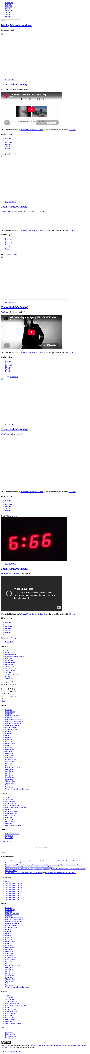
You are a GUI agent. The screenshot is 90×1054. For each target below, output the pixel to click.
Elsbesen (8, 731)
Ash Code (4, 312)
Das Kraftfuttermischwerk (14, 722)
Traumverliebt (10, 783)
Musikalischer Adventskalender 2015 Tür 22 (60, 873)
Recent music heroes (12, 767)
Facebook (8, 7)
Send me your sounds (41, 847)
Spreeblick (9, 775)
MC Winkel (9, 751)
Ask (6, 650)
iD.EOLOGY (10, 819)
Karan (7, 745)
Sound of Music (10, 80)
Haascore (8, 739)
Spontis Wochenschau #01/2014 (16, 867)
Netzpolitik (9, 757)
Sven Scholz (9, 777)
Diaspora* (8, 5)
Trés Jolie (8, 672)
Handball (8, 658)
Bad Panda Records (12, 805)
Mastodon (8, 11)
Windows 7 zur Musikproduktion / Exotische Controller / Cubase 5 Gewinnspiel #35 (34, 865)
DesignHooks (15, 1051)
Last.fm (8, 9)
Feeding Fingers (6, 211)
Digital (7, 652)
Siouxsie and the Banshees (10, 573)
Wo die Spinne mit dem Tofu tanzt (17, 789)
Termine (8, 15)
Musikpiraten (9, 753)
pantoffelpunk (10, 761)
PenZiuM (8, 763)
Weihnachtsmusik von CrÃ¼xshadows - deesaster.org (24, 873)
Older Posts (9, 642)
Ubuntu (8, 676)
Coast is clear (9, 712)
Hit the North (9, 660)
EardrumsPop (10, 815)
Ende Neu (8, 881)
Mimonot (8, 823)
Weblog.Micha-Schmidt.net (16, 25)
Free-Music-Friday (11, 654)
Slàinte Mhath (10, 666)
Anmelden (9, 1032)
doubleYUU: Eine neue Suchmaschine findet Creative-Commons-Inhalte (30, 861)
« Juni (3, 701)
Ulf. (6, 785)
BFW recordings (11, 811)
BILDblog (9, 710)
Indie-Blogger (10, 743)
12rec (7, 797)
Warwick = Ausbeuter (74, 865)
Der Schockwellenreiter (13, 723)
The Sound (5, 89)
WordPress (9, 678)
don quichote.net (11, 729)
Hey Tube (8, 741)
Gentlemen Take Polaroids (14, 656)
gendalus (8, 737)
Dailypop (8, 714)
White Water (5, 434)
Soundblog (9, 771)
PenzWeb (8, 765)
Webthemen (9, 787)
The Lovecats (10, 670)
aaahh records (10, 801)
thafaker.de (9, 779)
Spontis (7, 773)
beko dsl (8, 809)
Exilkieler (8, 733)
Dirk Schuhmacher (11, 727)
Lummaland (9, 749)
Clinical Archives (11, 813)
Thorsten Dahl (10, 781)
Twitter (7, 13)
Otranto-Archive (11, 759)
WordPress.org (10, 1038)
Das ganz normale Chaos (14, 720)
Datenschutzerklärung (12, 834)
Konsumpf (9, 747)
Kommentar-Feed (11, 1036)
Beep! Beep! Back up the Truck (16, 807)
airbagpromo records (12, 803)
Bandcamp (9, 3)
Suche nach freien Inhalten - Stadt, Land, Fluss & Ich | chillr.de (27, 869)
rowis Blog (9, 769)
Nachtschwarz (10, 755)
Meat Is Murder (10, 662)
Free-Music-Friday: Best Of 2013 (41, 867)
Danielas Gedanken (12, 716)
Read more (16, 154)
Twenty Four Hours (12, 674)
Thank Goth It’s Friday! (14, 84)
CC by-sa (72, 130)
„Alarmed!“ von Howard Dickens (31, 130)
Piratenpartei (9, 664)
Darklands (8, 718)
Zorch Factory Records (13, 825)
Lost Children (10, 821)
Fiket (7, 735)
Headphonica (9, 817)
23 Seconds (9, 799)
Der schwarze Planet (12, 725)
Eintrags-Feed (10, 1034)
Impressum (9, 16)
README (9, 838)
